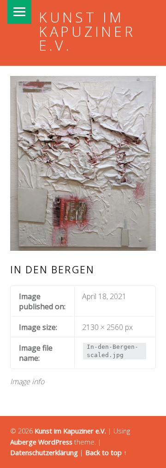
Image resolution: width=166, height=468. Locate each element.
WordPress (55, 442)
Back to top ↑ (106, 452)
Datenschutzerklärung (44, 452)
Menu (19, 12)
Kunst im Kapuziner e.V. (87, 31)
